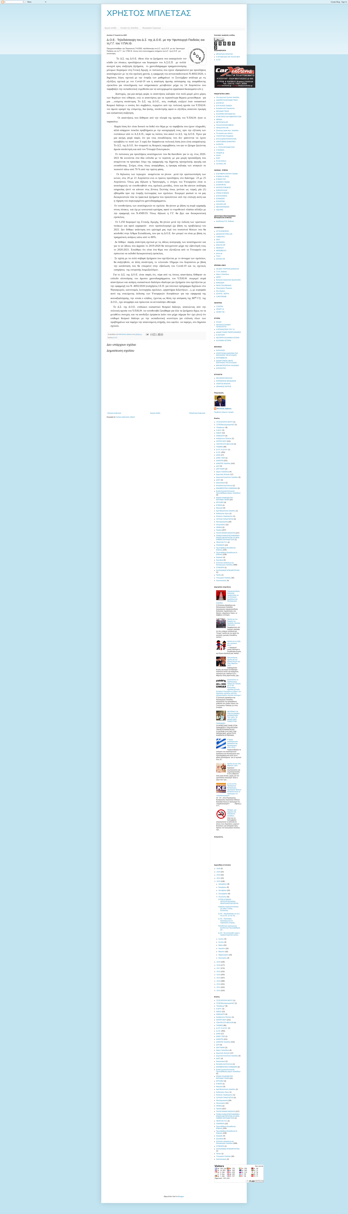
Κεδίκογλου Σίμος (222, 513)
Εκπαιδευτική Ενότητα (224, 486)
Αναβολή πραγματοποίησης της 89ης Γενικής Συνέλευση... (228, 909)
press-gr (219, 253)
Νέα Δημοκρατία (225, 425)
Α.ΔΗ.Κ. (219, 430)
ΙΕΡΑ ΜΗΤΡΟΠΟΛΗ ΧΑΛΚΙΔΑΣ (227, 365)
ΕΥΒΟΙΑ (219, 505)
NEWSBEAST (221, 251)
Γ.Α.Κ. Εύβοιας (221, 272)
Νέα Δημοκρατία (222, 522)
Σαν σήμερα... (221, 291)
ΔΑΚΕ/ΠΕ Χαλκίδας (223, 463)
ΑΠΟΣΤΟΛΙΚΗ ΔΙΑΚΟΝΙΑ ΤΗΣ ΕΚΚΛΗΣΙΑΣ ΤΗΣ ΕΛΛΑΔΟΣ (227, 354)
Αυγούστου (222, 897)
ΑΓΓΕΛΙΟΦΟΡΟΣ (222, 231)
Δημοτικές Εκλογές (223, 474)
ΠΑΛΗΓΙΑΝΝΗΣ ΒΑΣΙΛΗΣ (225, 533)
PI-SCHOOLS (221, 161)
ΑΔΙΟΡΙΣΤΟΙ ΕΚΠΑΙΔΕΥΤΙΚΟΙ (227, 100)
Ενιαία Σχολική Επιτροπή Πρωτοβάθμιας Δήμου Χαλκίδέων (228, 492)
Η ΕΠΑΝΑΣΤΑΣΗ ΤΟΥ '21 (225, 329)
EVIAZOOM (220, 201)
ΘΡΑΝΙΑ (219, 119)
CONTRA (219, 306)
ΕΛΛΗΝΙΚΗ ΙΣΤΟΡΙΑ (223, 340)
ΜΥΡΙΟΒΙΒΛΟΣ (221, 358)
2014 (219, 978)
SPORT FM (220, 312)
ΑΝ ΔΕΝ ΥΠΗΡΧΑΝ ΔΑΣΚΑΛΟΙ (227, 269)
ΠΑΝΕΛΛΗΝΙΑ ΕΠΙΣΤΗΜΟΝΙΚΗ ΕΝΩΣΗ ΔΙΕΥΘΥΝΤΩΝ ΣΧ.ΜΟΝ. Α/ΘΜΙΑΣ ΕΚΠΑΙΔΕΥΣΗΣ (228, 538)
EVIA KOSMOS (221, 196)
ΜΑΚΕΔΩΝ (220, 283)
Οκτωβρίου (222, 890)
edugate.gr (220, 153)
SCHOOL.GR (221, 164)
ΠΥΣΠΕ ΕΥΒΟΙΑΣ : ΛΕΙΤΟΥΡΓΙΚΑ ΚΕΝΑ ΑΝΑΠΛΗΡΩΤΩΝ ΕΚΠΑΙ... (228, 901)
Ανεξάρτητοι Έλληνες (224, 438)
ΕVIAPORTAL (221, 185)
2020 (219, 881)
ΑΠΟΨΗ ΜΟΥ (224, 422)
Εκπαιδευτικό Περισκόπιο (225, 108)
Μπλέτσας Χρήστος (224, 409)
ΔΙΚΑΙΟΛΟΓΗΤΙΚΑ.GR (224, 234)
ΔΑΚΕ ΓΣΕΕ (220, 458)
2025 (219, 872)
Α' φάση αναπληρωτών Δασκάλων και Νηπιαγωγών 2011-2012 (232, 744)
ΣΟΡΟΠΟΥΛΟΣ (221, 190)
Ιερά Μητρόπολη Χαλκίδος (225, 511)
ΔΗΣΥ (218, 480)
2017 (219, 968)
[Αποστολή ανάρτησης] (147, 334)
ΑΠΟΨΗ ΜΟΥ (221, 441)
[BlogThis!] (154, 334)
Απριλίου (222, 948)
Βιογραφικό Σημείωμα (151, 28)
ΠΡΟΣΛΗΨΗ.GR (222, 128)
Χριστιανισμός (221, 580)
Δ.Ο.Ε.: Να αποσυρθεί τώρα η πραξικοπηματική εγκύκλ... (229, 934)
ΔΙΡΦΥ (218, 277)
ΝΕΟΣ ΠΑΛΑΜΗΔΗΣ (223, 285)
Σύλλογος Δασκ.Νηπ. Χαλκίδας (227, 130)
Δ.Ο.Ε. (115, 337)
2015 (219, 975)
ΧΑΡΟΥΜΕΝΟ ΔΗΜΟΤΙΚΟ (225, 142)
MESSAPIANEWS (222, 207)
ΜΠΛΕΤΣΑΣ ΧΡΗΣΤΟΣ (224, 54)
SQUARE (219, 210)
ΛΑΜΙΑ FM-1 (220, 237)
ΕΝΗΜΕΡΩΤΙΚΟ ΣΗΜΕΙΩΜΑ (226, 488)
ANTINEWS (220, 242)
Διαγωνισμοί (220, 483)
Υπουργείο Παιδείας (223, 578)
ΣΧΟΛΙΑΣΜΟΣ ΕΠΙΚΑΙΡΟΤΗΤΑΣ (228, 570)
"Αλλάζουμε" (220, 427)
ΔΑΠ (218, 466)
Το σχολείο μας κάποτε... (225, 133)
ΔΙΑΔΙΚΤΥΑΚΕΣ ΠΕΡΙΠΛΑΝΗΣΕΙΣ (228, 332)
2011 (219, 987)
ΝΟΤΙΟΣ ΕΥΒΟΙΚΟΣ (223, 187)
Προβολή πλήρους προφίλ (224, 412)
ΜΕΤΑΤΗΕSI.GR (222, 122)
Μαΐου (220, 945)
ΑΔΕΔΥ (218, 433)
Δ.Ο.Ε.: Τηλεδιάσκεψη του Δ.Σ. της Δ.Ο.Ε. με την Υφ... (229, 915)
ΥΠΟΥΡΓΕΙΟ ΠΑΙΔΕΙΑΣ (224, 136)
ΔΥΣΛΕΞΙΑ (220, 103)
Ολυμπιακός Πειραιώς (224, 288)
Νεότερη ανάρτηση (114, 413)
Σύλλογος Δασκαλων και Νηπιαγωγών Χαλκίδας (225, 564)
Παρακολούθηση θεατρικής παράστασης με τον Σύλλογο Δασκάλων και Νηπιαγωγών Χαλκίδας (228, 597)
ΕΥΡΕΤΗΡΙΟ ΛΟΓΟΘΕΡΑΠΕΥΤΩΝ (228, 117)
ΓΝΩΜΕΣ (219, 447)
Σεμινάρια (219, 560)
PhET (218, 158)
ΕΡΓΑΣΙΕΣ (220, 502)
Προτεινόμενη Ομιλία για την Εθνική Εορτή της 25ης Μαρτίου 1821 (233, 661)
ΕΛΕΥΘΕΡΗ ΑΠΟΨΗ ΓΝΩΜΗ (227, 174)
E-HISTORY (220, 335)
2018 (219, 965)
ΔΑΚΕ (218, 455)
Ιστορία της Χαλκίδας (129, 28)
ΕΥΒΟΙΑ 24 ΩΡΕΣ (222, 176)
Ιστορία (218, 322)
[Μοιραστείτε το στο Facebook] (159, 334)
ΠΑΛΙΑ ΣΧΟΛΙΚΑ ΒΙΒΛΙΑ (225, 125)
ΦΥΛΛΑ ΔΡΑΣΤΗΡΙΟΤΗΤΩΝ (226, 139)
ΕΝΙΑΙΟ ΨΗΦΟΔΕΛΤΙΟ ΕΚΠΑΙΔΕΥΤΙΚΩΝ (224, 499)
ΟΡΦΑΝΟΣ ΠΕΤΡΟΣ (223, 386)
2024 (219, 875)
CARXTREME (221, 297)
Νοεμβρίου (222, 887)
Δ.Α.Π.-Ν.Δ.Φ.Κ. (222, 450)
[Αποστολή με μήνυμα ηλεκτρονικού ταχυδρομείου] (151, 334)
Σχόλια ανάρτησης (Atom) (125, 417)
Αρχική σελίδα (110, 28)
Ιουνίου (221, 942)
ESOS (218, 155)
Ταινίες (218, 575)
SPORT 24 (220, 309)
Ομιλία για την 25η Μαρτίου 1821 (234, 765)
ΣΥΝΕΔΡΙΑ (220, 567)
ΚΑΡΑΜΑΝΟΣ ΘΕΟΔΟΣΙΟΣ (226, 381)
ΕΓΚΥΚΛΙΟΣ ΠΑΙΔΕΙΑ (224, 106)
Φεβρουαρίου (223, 955)
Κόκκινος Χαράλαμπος (224, 516)
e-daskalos (220, 150)
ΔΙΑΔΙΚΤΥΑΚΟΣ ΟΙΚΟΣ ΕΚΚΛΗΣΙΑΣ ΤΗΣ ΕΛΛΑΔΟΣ (226, 362)
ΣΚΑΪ (218, 240)
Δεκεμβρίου (222, 884)
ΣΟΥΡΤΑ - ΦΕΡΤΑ (222, 294)
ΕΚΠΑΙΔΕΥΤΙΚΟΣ (222, 111)
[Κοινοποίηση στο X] (156, 334)
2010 (219, 990)
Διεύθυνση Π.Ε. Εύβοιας (225, 221)
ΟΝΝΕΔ (219, 527)
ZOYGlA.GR (220, 259)
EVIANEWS (220, 199)
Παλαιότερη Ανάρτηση (197, 413)
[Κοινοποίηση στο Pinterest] (162, 334)
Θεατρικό (219, 508)
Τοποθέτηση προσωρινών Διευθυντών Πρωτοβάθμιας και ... (229, 928)
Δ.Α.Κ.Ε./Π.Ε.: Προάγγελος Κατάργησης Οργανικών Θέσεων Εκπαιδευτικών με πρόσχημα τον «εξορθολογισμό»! (228, 790)
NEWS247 (220, 248)
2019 (219, 962)
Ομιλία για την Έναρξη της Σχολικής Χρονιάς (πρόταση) (233, 622)
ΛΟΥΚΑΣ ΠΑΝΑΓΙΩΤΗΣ (224, 519)
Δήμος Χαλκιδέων (222, 274)
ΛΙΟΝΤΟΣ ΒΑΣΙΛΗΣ (223, 384)
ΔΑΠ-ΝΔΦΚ (220, 469)
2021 (219, 878)
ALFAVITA (219, 144)
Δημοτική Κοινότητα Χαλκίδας (227, 477)
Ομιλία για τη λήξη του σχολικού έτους (233, 643)
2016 (219, 972)
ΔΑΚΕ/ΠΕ (219, 461)
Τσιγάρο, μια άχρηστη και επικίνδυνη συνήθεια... (231, 813)
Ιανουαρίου (222, 958)
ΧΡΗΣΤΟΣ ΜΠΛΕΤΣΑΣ (149, 13)
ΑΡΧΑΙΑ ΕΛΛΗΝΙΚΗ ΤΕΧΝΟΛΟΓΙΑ (223, 326)
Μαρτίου (221, 952)
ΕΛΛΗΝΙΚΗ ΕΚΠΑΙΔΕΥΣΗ (225, 114)
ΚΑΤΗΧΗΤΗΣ (221, 368)
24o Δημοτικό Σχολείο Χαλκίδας (227, 97)
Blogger (181, 1196)
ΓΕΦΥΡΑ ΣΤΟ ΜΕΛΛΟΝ (225, 444)
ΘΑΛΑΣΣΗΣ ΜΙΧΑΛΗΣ (224, 378)
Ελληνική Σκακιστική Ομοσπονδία (228, 280)
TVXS (218, 256)
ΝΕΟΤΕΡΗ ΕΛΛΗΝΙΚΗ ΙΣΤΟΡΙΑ (227, 338)
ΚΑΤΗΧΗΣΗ (220, 350)
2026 (219, 869)
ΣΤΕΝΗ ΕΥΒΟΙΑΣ (222, 193)
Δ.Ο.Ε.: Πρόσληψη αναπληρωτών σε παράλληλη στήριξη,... (227, 921)
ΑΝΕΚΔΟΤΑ (220, 436)
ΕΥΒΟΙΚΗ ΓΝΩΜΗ (223, 182)
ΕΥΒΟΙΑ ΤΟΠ (221, 179)
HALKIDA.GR (221, 204)
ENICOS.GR (220, 245)
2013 (219, 981)
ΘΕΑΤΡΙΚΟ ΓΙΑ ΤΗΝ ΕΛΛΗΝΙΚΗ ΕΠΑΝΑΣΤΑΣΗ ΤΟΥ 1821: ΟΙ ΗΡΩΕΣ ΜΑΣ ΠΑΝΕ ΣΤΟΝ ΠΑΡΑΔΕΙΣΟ (228, 717)
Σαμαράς (219, 557)
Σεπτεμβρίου (223, 894)
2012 (219, 984)
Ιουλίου (221, 939)
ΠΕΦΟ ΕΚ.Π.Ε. (221, 542)
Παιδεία (219, 530)
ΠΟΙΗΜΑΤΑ (220, 545)
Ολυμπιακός (220, 525)
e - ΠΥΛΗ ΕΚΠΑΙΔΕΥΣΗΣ (225, 147)
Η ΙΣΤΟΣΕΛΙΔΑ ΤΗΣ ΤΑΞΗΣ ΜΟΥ (228, 57)
